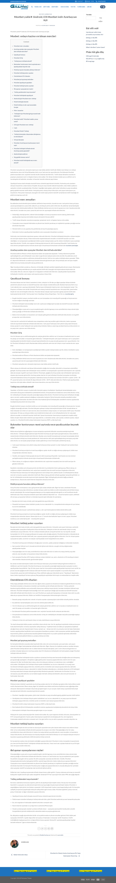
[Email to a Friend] (45, 828)
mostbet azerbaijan (72, 245)
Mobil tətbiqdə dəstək (21, 102)
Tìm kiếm (89, 14)
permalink (60, 835)
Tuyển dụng (81, 7)
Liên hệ (89, 7)
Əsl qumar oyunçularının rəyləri (23, 89)
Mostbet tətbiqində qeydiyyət (23, 95)
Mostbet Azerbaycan (45, 14)
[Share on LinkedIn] (52, 828)
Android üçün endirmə (20, 154)
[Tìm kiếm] (32, 7)
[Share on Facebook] (38, 828)
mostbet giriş (69, 294)
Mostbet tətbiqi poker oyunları (23, 73)
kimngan (52, 25)
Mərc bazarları (18, 110)
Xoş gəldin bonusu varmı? (22, 157)
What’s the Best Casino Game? (95, 47)
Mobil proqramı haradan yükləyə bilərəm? (27, 70)
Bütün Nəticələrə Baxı (20, 854)
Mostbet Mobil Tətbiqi (21, 131)
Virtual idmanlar (19, 140)
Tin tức (73, 7)
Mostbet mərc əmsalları (21, 46)
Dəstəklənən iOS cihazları (22, 76)
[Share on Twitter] (42, 828)
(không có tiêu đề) (91, 37)
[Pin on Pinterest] (48, 828)
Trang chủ (37, 7)
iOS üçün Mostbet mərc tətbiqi (23, 125)
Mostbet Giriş (18, 58)
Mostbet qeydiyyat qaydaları (23, 82)
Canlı (15, 128)
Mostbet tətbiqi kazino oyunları (24, 86)
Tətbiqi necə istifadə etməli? (23, 61)
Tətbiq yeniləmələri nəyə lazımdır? (25, 92)
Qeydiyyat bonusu (19, 55)
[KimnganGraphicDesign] (19, 6)
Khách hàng (65, 7)
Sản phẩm (54, 7)
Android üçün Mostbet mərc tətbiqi (25, 98)
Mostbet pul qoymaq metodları (23, 79)
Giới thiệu (46, 7)
